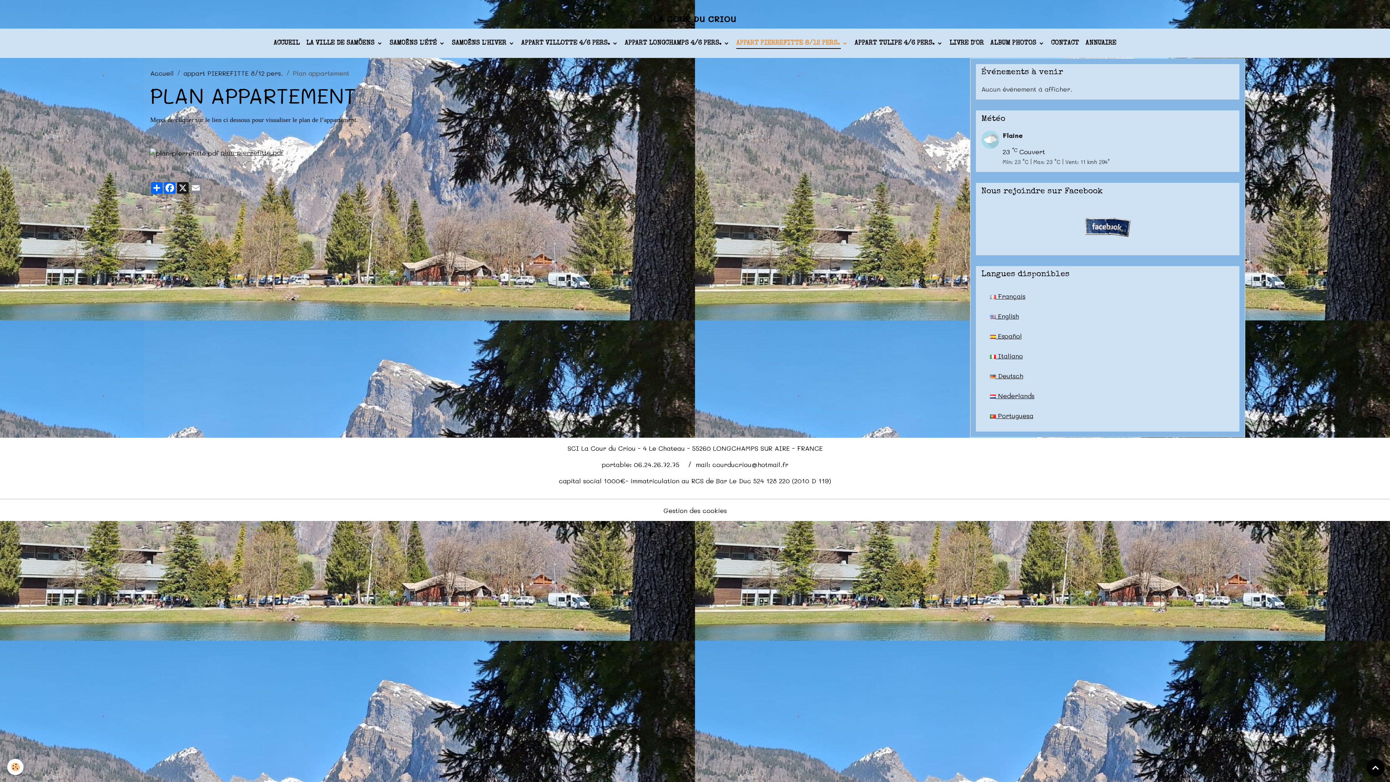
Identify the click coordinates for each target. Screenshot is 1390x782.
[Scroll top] (1375, 767)
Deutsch (1009, 375)
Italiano (1009, 356)
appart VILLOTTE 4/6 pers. (566, 43)
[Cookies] (15, 767)
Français (1010, 296)
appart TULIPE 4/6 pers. (895, 43)
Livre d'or (966, 43)
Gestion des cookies (695, 510)
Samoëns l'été (414, 43)
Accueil (287, 43)
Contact (1065, 43)
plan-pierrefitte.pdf (252, 152)
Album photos (1014, 43)
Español (1009, 336)
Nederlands (1015, 395)
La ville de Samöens (341, 43)
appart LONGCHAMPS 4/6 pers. (674, 43)
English (1007, 316)
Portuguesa (1014, 415)
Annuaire (1101, 43)
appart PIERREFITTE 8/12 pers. (789, 43)
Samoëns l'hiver (480, 43)
